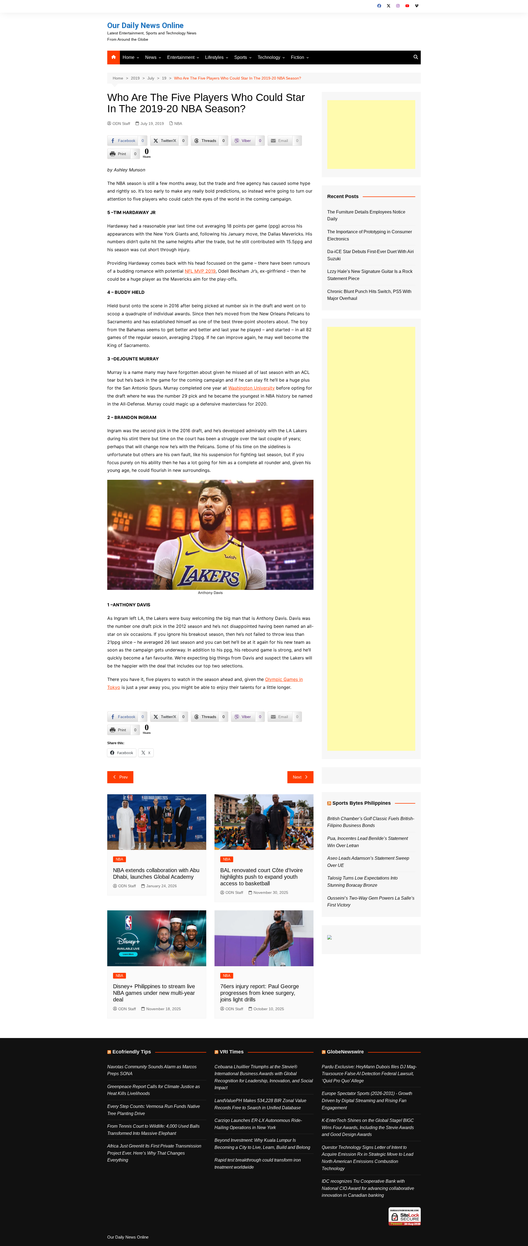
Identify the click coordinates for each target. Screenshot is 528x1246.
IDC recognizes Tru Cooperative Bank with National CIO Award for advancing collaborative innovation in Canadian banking (368, 1188)
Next (297, 777)
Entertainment (180, 57)
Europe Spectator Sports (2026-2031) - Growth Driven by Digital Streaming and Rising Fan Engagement (367, 1100)
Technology (269, 57)
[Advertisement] (371, 134)
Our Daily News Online (145, 25)
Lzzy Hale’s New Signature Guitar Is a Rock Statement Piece (370, 275)
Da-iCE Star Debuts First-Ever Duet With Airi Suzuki (370, 255)
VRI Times (232, 1052)
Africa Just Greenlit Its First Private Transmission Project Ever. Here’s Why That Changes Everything (154, 1153)
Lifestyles (214, 57)
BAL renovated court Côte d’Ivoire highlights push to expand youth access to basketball (261, 876)
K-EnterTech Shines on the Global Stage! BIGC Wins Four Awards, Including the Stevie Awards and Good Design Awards (368, 1127)
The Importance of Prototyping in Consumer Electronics (369, 235)
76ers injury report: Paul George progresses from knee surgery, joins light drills (259, 993)
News (150, 57)
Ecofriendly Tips (131, 1052)
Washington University (251, 388)
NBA (178, 123)
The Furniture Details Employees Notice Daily (366, 215)
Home (128, 57)
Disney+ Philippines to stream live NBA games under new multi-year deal (154, 993)
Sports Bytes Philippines (361, 803)
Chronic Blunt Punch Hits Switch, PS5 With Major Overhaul (369, 295)
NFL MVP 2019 (200, 271)
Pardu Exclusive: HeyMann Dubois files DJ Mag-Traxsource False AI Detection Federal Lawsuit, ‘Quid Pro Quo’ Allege (369, 1073)
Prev (123, 777)
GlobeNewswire (345, 1052)
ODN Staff (121, 123)
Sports (240, 57)
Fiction (297, 57)
